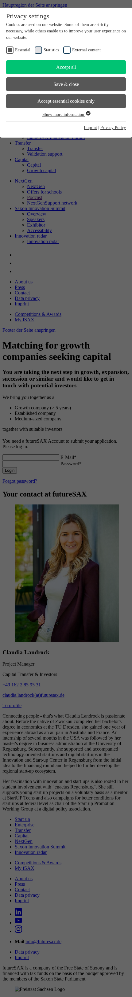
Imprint (90, 127)
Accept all (66, 67)
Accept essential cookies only (66, 101)
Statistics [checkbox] (51, 50)
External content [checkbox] (86, 50)
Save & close (66, 84)
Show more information (63, 114)
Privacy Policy (113, 127)
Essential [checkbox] (22, 50)
